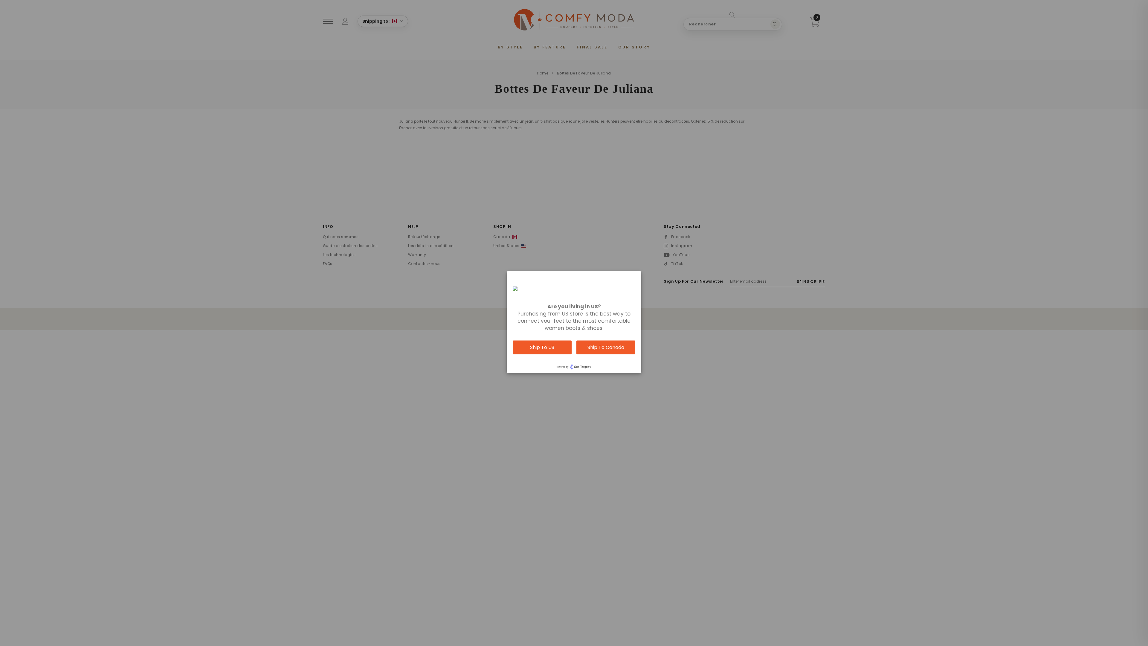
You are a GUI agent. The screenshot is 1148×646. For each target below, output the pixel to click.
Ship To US (542, 347)
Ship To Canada (605, 347)
